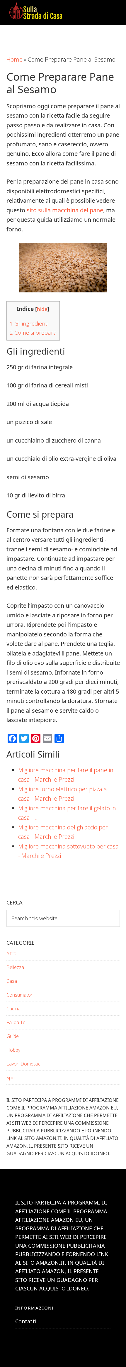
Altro (11, 953)
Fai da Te (15, 1022)
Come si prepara (33, 332)
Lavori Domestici (23, 1064)
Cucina (13, 1008)
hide (42, 309)
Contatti (25, 1321)
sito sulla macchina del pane (65, 210)
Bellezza (15, 967)
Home (14, 59)
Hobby (13, 1050)
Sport (12, 1077)
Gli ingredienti (29, 323)
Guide (12, 1036)
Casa (11, 981)
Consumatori (19, 995)
